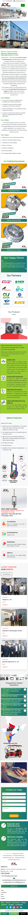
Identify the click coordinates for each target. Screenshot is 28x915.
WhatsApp (14, 913)
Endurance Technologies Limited (12, 630)
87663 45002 (14, 876)
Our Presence (16, 902)
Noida (2, 896)
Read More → (5, 604)
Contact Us (14, 886)
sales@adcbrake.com (20, 1)
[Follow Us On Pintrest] (17, 907)
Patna (2, 890)
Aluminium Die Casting (14, 250)
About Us (8, 902)
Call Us (5, 913)
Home (2, 902)
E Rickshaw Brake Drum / (19, 855)
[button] (2, 13)
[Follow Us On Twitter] (10, 907)
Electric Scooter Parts (14, 220)
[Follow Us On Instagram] (14, 907)
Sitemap (23, 902)
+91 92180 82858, (5, 876)
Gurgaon (3, 898)
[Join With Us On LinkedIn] (21, 907)
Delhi (2, 894)
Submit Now (14, 816)
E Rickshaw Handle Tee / (8, 857)
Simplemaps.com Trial (10, 743)
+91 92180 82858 (8, 1)
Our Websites (19, 904)
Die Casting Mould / (7, 855)
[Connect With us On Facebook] (7, 907)
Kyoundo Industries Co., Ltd (10, 661)
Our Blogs (11, 904)
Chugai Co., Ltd (6, 599)
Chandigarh (3, 892)
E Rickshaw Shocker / (20, 857)
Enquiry (23, 913)
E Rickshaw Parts (14, 191)
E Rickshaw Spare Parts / (14, 859)
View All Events (6, 574)
